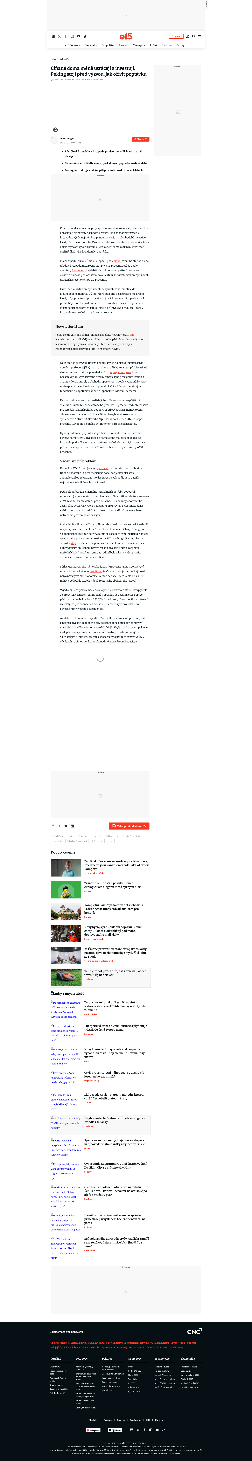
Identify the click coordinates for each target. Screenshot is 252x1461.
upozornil (102, 468)
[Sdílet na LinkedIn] (72, 826)
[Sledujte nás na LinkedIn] (53, 36)
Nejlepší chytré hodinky (165, 1379)
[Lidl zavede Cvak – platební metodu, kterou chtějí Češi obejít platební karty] (66, 1102)
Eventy (180, 45)
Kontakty (94, 1420)
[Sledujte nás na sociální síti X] (59, 36)
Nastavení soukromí (192, 1450)
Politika (107, 1358)
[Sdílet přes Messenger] (66, 826)
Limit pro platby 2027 (190, 1375)
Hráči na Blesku (95, 1342)
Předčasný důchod (189, 1366)
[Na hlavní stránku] (126, 36)
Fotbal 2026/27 (134, 1371)
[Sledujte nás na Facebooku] (66, 36)
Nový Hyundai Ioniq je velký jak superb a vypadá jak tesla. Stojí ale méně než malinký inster (114, 1053)
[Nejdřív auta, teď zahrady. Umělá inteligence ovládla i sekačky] (66, 1125)
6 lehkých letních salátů (86, 1407)
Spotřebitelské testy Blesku (138, 1342)
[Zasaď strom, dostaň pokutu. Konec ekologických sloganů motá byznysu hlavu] (66, 889)
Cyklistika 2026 (134, 1391)
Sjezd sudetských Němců (113, 1373)
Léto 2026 (82, 1358)
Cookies (177, 1450)
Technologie (162, 1358)
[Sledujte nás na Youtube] (78, 36)
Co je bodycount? (57, 1393)
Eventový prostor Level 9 (130, 1347)
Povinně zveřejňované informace (165, 1453)
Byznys (123, 45)
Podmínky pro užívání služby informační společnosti (112, 1450)
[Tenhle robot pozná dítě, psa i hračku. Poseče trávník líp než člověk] (66, 977)
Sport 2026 (135, 1358)
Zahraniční (64, 59)
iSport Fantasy (114, 1342)
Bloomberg (79, 270)
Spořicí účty (186, 1371)
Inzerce (121, 1420)
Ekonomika (91, 45)
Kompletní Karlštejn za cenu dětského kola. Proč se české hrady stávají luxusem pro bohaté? (114, 908)
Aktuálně (55, 1358)
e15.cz (53, 59)
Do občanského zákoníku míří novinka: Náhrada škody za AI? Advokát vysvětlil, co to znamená (115, 1006)
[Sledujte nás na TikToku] (85, 36)
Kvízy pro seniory (57, 1385)
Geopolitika (108, 45)
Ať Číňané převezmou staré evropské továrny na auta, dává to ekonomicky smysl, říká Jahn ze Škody (115, 952)
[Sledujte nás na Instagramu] (72, 36)
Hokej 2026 (133, 1375)
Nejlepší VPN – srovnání (165, 1383)
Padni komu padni (110, 1382)
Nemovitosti (162, 1342)
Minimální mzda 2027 (190, 1383)
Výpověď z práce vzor (111, 1386)
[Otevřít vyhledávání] (194, 36)
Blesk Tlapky (78, 1342)
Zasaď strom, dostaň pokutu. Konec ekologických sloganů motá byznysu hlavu (113, 885)
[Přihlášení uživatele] (188, 36)
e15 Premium (72, 45)
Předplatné (135, 1420)
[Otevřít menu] (199, 36)
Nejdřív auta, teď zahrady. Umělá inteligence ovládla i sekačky (114, 1120)
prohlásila (95, 571)
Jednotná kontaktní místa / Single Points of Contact (114, 1453)
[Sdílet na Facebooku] (53, 826)
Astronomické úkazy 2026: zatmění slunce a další (85, 1386)
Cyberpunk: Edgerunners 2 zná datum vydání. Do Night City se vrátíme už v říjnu (115, 1165)
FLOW (153, 45)
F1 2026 (131, 1383)
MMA (130, 1366)
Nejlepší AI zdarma (163, 1375)
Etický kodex (143, 1453)
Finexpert (167, 45)
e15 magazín (139, 45)
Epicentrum (55, 1366)
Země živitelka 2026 (189, 1387)
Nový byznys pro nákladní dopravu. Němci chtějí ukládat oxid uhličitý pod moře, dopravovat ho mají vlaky (113, 930)
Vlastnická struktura (81, 1453)
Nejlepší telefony (162, 1371)
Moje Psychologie (59, 1342)
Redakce (108, 1420)
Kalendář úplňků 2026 (59, 1389)
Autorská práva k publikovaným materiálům (69, 1450)
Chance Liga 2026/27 (157, 1347)
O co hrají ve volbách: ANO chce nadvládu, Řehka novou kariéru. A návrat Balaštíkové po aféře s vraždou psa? (115, 1190)
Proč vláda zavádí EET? (111, 1378)
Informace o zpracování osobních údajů (155, 1450)
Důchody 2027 (187, 1379)
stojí (73, 543)
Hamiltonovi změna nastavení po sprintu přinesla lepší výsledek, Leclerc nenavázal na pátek (115, 1219)
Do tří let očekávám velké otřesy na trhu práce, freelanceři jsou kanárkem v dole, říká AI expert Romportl (116, 865)
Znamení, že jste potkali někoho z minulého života (86, 1376)
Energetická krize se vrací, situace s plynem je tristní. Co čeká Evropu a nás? (115, 1027)
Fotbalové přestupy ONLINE (100, 1347)
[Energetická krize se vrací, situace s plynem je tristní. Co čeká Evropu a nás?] (66, 1033)
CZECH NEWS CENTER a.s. (137, 1443)
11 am (130, 334)
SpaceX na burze (162, 1366)
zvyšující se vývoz (120, 372)
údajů (118, 261)
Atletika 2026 (133, 1387)
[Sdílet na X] (59, 826)
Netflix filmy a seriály (164, 1387)
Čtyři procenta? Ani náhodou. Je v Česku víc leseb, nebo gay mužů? (114, 1074)
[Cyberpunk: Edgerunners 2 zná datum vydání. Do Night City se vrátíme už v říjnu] (66, 1171)
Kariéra (159, 1420)
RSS (148, 1420)
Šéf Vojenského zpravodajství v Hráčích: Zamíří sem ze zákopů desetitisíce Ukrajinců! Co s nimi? (116, 1242)
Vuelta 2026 (176, 1347)
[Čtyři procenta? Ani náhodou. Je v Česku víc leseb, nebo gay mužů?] (66, 1079)
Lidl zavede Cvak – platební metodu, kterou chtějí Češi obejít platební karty (114, 1096)
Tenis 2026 (132, 1379)
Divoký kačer (107, 1390)
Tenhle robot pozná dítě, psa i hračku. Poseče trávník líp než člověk (115, 973)
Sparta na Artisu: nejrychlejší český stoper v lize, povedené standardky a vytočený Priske (114, 1142)
